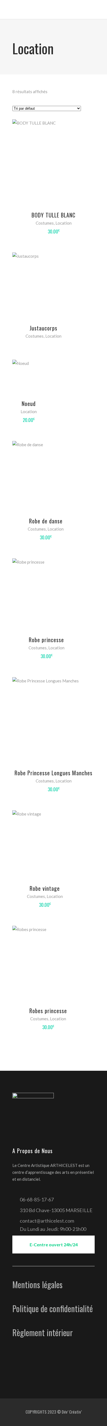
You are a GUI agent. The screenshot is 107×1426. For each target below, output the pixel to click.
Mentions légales (37, 1284)
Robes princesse (48, 1011)
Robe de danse (46, 521)
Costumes (45, 222)
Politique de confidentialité (52, 1308)
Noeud (29, 403)
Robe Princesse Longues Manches (53, 773)
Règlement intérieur (42, 1332)
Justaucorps (43, 328)
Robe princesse (46, 640)
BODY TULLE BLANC (53, 215)
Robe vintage (45, 888)
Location (63, 222)
